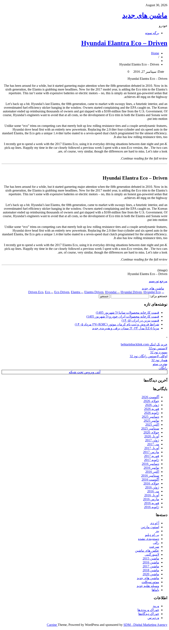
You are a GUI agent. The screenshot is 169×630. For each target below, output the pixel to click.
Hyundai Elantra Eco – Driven (124, 43)
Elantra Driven (93, 292)
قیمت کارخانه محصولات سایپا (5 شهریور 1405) (127, 312)
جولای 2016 (151, 483)
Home (155, 53)
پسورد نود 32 (158, 352)
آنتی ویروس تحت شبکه (84, 372)
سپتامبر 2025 (150, 428)
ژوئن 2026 (152, 405)
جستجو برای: (158, 296)
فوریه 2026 (151, 409)
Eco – (49, 292)
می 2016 (153, 491)
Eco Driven (61, 292)
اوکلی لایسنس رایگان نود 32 (148, 356)
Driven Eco (35, 292)
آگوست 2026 (150, 397)
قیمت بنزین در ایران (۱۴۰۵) (140, 320)
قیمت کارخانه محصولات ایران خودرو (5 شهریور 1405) (122, 316)
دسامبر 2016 (150, 464)
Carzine (52, 624)
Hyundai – (112, 292)
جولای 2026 (151, 401)
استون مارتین (150, 527)
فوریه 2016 (151, 503)
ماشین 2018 (151, 570)
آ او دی (154, 523)
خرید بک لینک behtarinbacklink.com (144, 344)
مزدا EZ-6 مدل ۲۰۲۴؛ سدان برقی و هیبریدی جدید (125, 328)
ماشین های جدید (144, 15)
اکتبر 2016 (152, 471)
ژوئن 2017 (152, 440)
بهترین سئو (160, 364)
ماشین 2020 (151, 574)
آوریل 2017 (151, 448)
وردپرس (153, 617)
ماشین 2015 (151, 558)
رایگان (163, 368)
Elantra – (77, 292)
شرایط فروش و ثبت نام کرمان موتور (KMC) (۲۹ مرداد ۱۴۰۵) (117, 324)
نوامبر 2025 (151, 420)
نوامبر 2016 (151, 467)
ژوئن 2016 (152, 487)
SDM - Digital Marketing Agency (145, 624)
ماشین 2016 (151, 562)
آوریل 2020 (151, 436)
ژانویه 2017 (151, 460)
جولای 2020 (151, 432)
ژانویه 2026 (151, 412)
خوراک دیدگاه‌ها (148, 614)
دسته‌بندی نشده (148, 539)
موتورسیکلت (150, 582)
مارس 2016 (151, 499)
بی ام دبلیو (152, 535)
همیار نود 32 (159, 360)
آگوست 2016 (150, 479)
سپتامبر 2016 (150, 475)
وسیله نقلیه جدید (148, 586)
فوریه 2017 (151, 456)
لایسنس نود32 (158, 348)
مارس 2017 (151, 452)
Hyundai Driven (131, 292)
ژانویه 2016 (151, 507)
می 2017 (153, 444)
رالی (156, 542)
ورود (156, 606)
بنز (157, 531)
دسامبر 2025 (150, 416)
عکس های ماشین (147, 550)
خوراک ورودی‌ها (148, 610)
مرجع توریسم (158, 281)
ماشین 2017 (151, 566)
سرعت (154, 546)
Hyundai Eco (152, 292)
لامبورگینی (152, 554)
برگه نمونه (152, 33)
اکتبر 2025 (152, 424)
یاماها (155, 590)
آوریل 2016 (151, 495)
